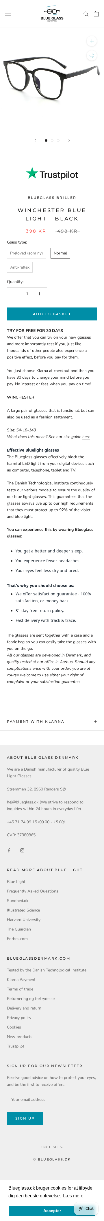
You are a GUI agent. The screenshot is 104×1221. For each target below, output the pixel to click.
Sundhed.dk (17, 900)
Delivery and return (24, 1008)
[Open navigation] (8, 14)
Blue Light (16, 881)
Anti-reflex (19, 267)
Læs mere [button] (73, 1195)
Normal (60, 253)
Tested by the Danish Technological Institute (46, 970)
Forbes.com (17, 938)
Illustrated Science (23, 910)
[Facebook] (9, 850)
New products (19, 1036)
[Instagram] (22, 850)
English (49, 1147)
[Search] (86, 13)
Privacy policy (19, 1017)
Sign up (25, 1118)
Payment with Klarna (36, 721)
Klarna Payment (21, 979)
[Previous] (35, 140)
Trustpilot (15, 1046)
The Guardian (19, 929)
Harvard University (23, 919)
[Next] (69, 140)
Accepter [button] (52, 1210)
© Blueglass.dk (52, 1159)
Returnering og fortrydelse (31, 998)
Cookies (14, 1027)
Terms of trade (20, 989)
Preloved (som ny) (26, 253)
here (86, 436)
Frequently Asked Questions (32, 891)
